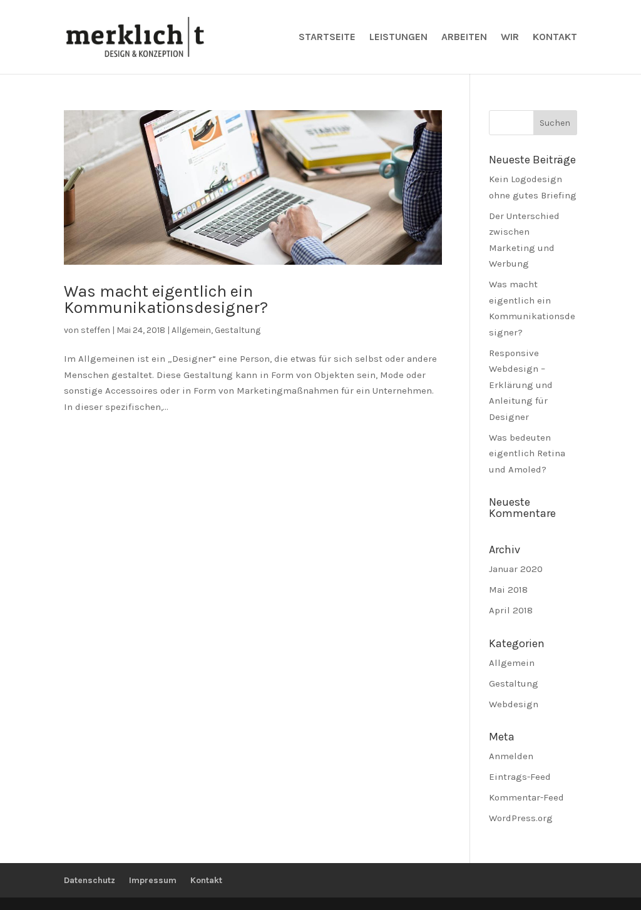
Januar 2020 (516, 569)
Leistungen (398, 38)
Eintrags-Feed (520, 776)
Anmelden (511, 756)
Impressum (153, 880)
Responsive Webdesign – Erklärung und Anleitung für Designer (521, 384)
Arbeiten (464, 38)
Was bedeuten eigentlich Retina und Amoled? (527, 453)
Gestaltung (237, 330)
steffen (95, 330)
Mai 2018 (508, 589)
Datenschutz (89, 880)
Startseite (327, 38)
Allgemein (191, 330)
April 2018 (511, 610)
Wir (510, 38)
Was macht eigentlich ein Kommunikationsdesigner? (166, 299)
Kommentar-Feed (526, 797)
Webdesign (513, 704)
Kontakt (555, 38)
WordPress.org (521, 818)
